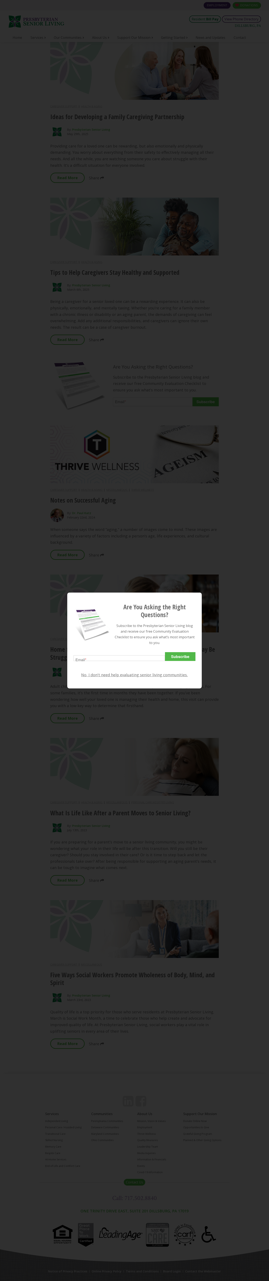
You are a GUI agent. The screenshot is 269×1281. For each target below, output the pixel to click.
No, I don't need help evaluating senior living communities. (134, 674)
